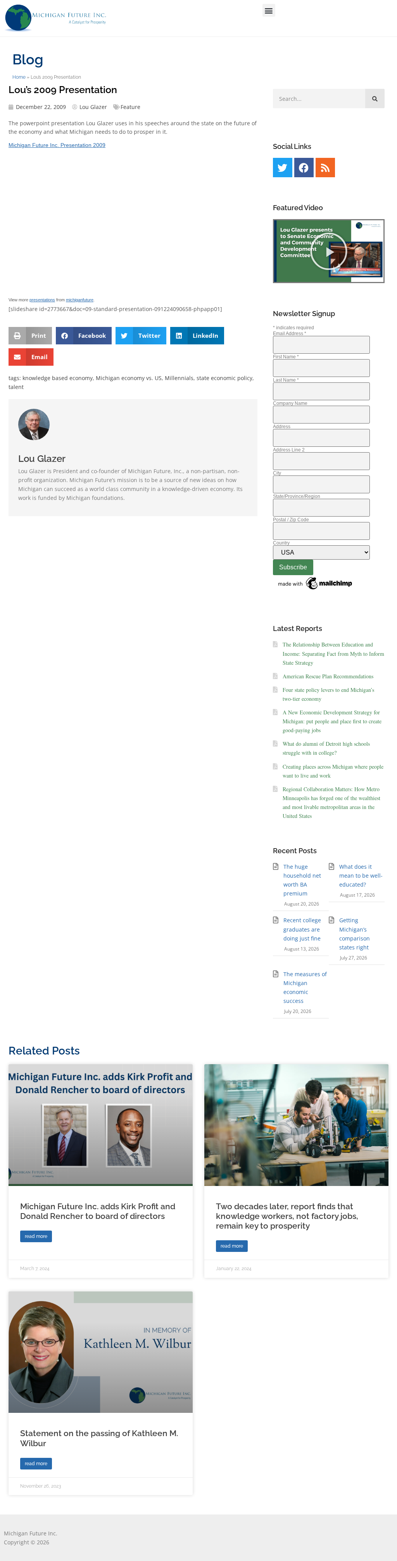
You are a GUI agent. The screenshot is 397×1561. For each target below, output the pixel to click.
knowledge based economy (57, 378)
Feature (130, 107)
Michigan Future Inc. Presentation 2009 (57, 145)
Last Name (286, 380)
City (277, 473)
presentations (42, 299)
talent (16, 387)
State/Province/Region (296, 496)
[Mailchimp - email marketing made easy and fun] (315, 590)
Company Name (290, 403)
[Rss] (325, 167)
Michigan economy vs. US (129, 378)
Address (281, 426)
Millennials (179, 378)
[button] (268, 10)
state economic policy (224, 378)
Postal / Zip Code (291, 519)
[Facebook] (304, 167)
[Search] (375, 98)
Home (19, 77)
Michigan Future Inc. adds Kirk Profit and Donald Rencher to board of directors (97, 1211)
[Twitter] (282, 167)
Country (281, 543)
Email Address (289, 333)
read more (36, 1236)
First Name (286, 356)
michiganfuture (79, 299)
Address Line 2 (289, 450)
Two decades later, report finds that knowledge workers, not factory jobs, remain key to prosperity (287, 1216)
